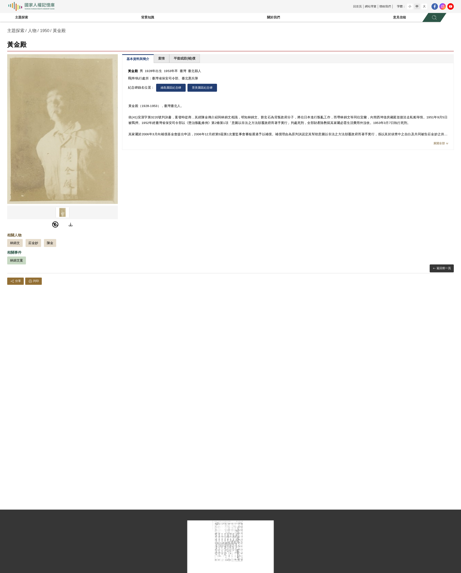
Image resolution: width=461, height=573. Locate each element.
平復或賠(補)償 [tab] (184, 58)
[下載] (70, 224)
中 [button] (417, 6)
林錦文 (15, 243)
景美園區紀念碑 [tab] (202, 87)
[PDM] (55, 224)
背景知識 (147, 17)
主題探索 (21, 17)
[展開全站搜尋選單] (434, 17)
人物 (32, 30)
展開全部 (439, 143)
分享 (18, 280)
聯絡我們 (385, 6)
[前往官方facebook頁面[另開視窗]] (434, 6)
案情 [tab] (161, 58)
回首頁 (357, 6)
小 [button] (409, 6)
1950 (44, 30)
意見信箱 (399, 17)
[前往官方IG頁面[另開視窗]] (442, 6)
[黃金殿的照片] (62, 129)
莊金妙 (33, 243)
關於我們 (273, 17)
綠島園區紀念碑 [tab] (171, 87)
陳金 (50, 243)
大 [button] (424, 6)
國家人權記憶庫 (33, 6)
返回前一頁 (444, 268)
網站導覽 (370, 6)
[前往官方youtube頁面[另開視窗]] (450, 6)
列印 (36, 280)
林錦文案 (16, 260)
